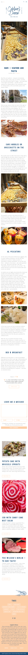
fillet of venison (21, 606)
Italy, (23, 379)
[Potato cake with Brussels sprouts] (14, 448)
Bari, (9, 379)
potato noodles (20, 609)
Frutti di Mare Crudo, (16, 379)
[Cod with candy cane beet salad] (14, 496)
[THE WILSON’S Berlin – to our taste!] (14, 545)
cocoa (12, 609)
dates (14, 614)
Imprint (6, 648)
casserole (6, 609)
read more (6, 476)
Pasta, (12, 381)
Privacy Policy (14, 648)
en (3, 1)
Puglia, (16, 381)
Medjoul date (7, 611)
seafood (20, 382)
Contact (21, 648)
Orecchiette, (8, 381)
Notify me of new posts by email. (14, 425)
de (1, 1)
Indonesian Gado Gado (18, 611)
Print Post (14, 386)
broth (9, 604)
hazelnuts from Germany (9, 606)
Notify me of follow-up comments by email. (15, 423)
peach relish (17, 604)
